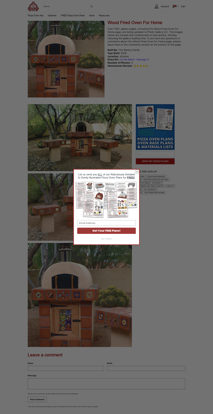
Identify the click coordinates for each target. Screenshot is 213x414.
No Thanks (106, 238)
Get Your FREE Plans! (106, 231)
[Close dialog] (137, 172)
